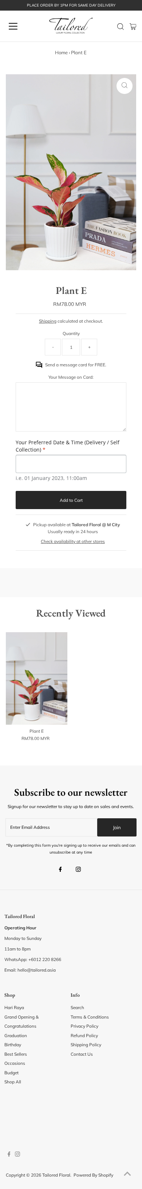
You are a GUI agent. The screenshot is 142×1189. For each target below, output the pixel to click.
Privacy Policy (84, 1026)
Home (61, 52)
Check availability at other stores (73, 541)
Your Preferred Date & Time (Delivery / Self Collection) (67, 446)
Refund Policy (84, 1035)
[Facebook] (60, 870)
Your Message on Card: (71, 377)
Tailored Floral (56, 1175)
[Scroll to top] (127, 1174)
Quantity (71, 333)
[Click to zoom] (125, 86)
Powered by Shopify (93, 1175)
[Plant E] (36, 678)
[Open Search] (120, 26)
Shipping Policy (86, 1044)
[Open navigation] (19, 26)
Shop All (12, 1081)
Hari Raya (14, 1007)
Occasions (14, 1063)
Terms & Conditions (90, 1017)
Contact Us (82, 1054)
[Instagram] (78, 870)
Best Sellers (15, 1054)
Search (77, 1007)
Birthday (12, 1044)
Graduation (15, 1035)
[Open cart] (133, 26)
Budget (11, 1072)
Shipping (47, 321)
